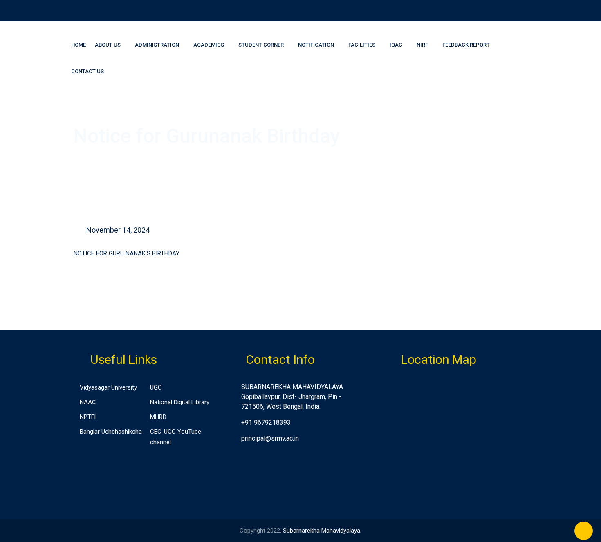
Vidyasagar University (108, 387)
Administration (157, 45)
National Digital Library (179, 402)
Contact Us (87, 71)
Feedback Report (466, 45)
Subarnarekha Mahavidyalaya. (322, 530)
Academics (208, 45)
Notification (316, 45)
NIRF (422, 45)
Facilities (361, 45)
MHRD (158, 417)
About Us (108, 45)
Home (78, 45)
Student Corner (261, 45)
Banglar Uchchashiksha (111, 431)
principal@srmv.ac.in (270, 438)
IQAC (396, 45)
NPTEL (89, 417)
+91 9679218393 (266, 422)
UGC (156, 387)
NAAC (88, 402)
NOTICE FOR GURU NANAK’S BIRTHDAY (126, 253)
